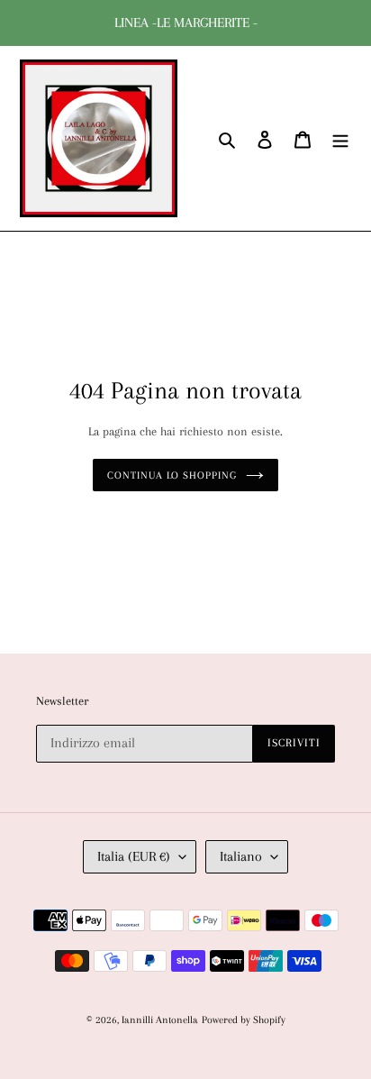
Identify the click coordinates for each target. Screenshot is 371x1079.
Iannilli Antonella (160, 1020)
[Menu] (340, 138)
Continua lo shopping (172, 475)
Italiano (241, 856)
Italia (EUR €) (133, 856)
